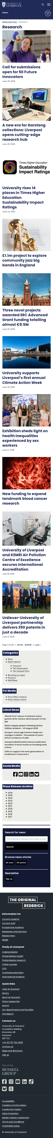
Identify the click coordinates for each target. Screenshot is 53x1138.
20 (28, 645)
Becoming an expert (16, 675)
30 (30, 645)
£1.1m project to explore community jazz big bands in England (24, 260)
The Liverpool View (21, 671)
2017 (10, 816)
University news (9, 22)
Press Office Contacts (17, 697)
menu (48, 13)
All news (9, 862)
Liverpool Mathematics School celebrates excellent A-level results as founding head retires (26, 745)
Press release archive (17, 699)
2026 (10, 792)
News (5, 13)
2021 (10, 806)
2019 (10, 811)
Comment (17, 665)
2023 (10, 800)
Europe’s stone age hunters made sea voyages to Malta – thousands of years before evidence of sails (24, 735)
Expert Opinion (14, 661)
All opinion (21, 862)
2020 (10, 808)
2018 (10, 814)
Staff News (12, 680)
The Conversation (20, 668)
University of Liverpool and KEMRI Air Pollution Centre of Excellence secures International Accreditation (24, 560)
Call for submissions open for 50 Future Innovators (21, 72)
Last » (38, 645)
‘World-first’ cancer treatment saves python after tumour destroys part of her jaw (25, 719)
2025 (10, 795)
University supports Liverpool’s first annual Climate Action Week (24, 378)
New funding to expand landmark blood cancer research (24, 499)
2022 (10, 803)
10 (26, 645)
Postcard (11, 677)
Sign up (9, 878)
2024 (10, 798)
